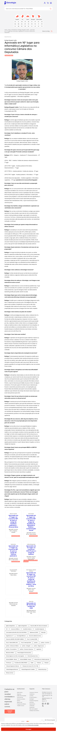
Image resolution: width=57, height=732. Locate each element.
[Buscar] (50, 9)
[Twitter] (43, 706)
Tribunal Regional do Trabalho (28, 669)
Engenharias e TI (9, 635)
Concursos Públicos (9, 55)
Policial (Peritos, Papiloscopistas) (41, 659)
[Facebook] (45, 704)
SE (35, 26)
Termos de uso (20, 697)
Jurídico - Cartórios (45, 642)
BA (28, 21)
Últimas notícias (9, 672)
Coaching (31, 695)
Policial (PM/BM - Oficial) (11, 659)
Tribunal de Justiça (42, 669)
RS (28, 26)
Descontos (32, 702)
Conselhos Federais (27, 629)
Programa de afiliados (21, 704)
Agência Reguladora (10, 625)
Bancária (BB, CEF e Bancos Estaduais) (39, 625)
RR (25, 26)
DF (35, 21)
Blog (9, 29)
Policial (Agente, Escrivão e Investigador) (15, 656)
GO (42, 21)
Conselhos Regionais (39, 629)
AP (25, 21)
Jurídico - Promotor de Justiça (26, 649)
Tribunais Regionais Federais (12, 666)
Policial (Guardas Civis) (33, 656)
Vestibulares (32, 694)
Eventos (18, 700)
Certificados (32, 705)
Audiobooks (32, 707)
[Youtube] (48, 704)
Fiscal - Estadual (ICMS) (32, 639)
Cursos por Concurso (34, 692)
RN (18, 26)
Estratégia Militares (21, 635)
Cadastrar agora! (9, 711)
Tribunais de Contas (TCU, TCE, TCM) (30, 666)
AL (18, 21)
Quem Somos (19, 692)
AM (22, 21)
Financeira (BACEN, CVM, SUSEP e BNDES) (15, 639)
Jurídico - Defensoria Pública (12, 645)
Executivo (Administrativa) (35, 635)
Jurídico (36, 642)
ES (38, 21)
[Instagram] (43, 704)
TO (41, 26)
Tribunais (39, 662)
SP (38, 26)
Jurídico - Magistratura (39, 645)
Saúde (32, 662)
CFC (7, 629)
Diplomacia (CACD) (34, 632)
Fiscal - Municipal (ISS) (26, 642)
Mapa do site (19, 702)
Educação (43, 632)
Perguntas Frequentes (34, 700)
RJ (15, 26)
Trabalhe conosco (20, 705)
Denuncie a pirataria (21, 699)
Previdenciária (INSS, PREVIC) (21, 662)
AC (15, 21)
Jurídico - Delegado (26, 645)
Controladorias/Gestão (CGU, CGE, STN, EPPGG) (30, 561)
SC (31, 26)
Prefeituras (8, 662)
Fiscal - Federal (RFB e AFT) (12, 642)
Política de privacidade (21, 695)
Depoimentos (32, 704)
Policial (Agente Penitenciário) (24, 652)
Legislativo (38, 649)
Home (6, 29)
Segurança (19, 694)
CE (31, 21)
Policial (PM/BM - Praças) (25, 659)
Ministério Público (10, 652)
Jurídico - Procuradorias (11, 649)
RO (21, 26)
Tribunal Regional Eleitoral (12, 669)
